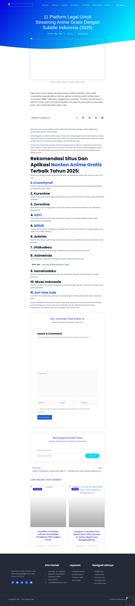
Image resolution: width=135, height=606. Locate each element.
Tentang (54, 5)
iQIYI (38, 215)
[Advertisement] (67, 356)
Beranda (45, 5)
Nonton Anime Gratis (76, 164)
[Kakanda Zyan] (20, 5)
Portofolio (86, 5)
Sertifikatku (75, 5)
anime (40, 129)
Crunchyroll (43, 182)
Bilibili (39, 225)
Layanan (64, 5)
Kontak (107, 5)
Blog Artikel (97, 5)
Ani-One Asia (45, 292)
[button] (120, 5)
